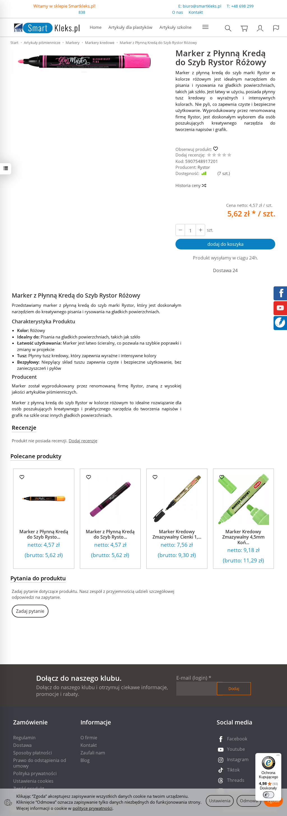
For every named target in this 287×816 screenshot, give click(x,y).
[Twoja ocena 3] (219, 155)
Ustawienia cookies (33, 781)
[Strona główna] (41, 27)
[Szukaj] (228, 28)
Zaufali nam (92, 753)
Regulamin (24, 738)
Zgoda (273, 800)
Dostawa (22, 745)
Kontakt (196, 12)
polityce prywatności (92, 808)
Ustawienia (219, 800)
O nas (177, 12)
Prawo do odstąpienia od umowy (39, 763)
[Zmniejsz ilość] (200, 230)
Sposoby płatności (32, 753)
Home (95, 27)
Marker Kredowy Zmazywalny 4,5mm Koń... (243, 537)
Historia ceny (188, 185)
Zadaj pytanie (30, 611)
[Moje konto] (260, 28)
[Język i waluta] (276, 28)
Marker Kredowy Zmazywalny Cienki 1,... (176, 534)
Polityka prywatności (35, 773)
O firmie (88, 738)
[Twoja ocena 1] (209, 155)
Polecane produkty (35, 456)
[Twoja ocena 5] (229, 155)
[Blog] (280, 322)
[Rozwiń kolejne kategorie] (205, 27)
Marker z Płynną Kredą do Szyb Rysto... (43, 534)
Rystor (204, 167)
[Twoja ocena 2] (214, 155)
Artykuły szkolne (175, 27)
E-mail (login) (191, 677)
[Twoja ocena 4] (224, 155)
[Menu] (278, 756)
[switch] (268, 794)
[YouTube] (280, 307)
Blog (85, 760)
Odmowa (249, 800)
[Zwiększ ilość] (180, 230)
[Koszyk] (244, 28)
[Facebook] (280, 292)
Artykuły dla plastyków (130, 27)
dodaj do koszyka (225, 244)
